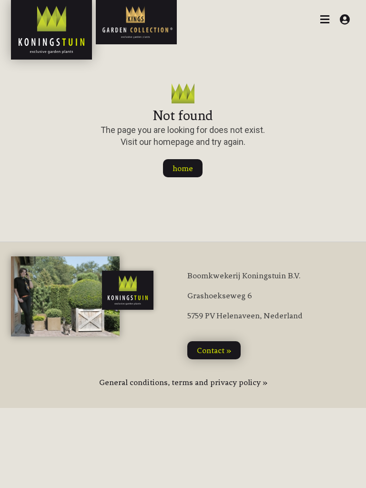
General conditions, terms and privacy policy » (183, 382)
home (183, 168)
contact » (214, 350)
